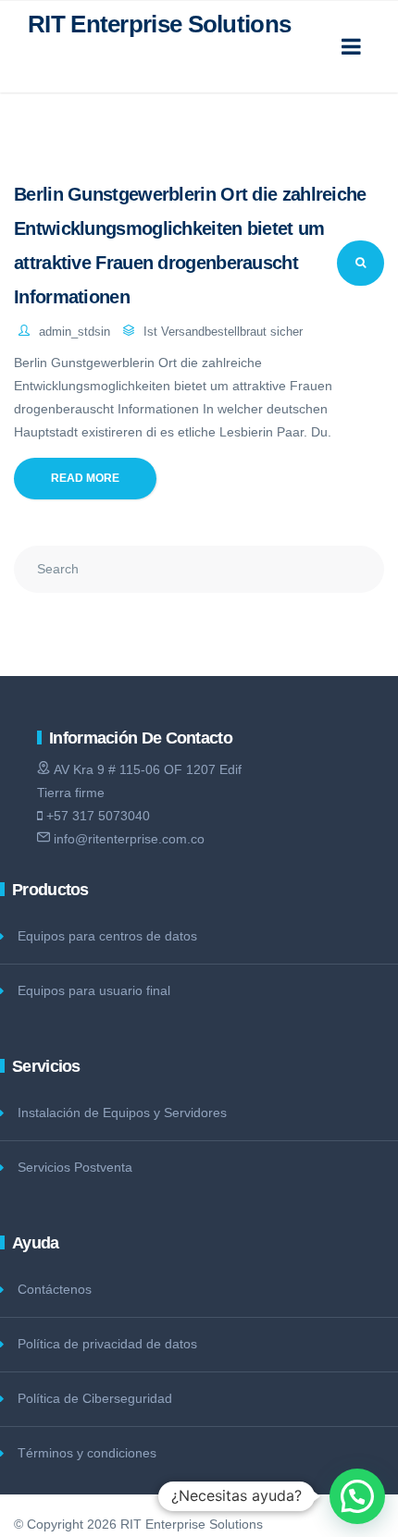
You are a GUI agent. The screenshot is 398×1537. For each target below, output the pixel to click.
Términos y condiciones (87, 1452)
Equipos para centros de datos (107, 935)
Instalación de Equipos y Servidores (122, 1112)
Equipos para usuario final (94, 990)
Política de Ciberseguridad (95, 1398)
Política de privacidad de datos (107, 1343)
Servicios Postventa (75, 1167)
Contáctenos (55, 1289)
